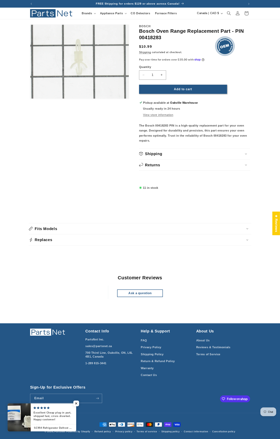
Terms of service (147, 431)
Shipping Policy (152, 354)
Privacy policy (124, 431)
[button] (88, 13)
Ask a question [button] (140, 293)
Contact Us (149, 375)
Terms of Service (208, 354)
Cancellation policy (223, 431)
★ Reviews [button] (276, 223)
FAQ (144, 340)
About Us (203, 340)
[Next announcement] (249, 4)
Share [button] (148, 177)
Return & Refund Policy (158, 361)
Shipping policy (170, 431)
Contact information (196, 431)
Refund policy (102, 431)
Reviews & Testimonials (213, 347)
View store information (158, 114)
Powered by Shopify (78, 431)
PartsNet (59, 431)
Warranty (147, 368)
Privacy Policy (151, 347)
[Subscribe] (97, 398)
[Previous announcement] (31, 4)
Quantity (145, 67)
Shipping (145, 52)
